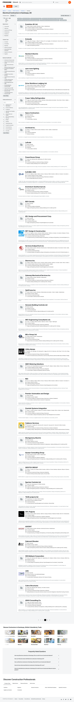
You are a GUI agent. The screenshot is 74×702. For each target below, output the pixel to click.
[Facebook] (63, 699)
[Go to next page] (50, 620)
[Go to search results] (14, 102)
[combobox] (61, 2)
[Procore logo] (7, 2)
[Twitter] (65, 699)
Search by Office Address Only (7, 20)
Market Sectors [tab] (15, 683)
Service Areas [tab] (32, 683)
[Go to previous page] (39, 620)
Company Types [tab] (7, 683)
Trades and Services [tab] (24, 683)
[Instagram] (68, 699)
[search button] (69, 2)
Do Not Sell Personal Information (36, 698)
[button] (3, 26)
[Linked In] (61, 699)
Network (15, 2)
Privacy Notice (21, 698)
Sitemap (43, 698)
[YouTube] (70, 699)
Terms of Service (27, 698)
